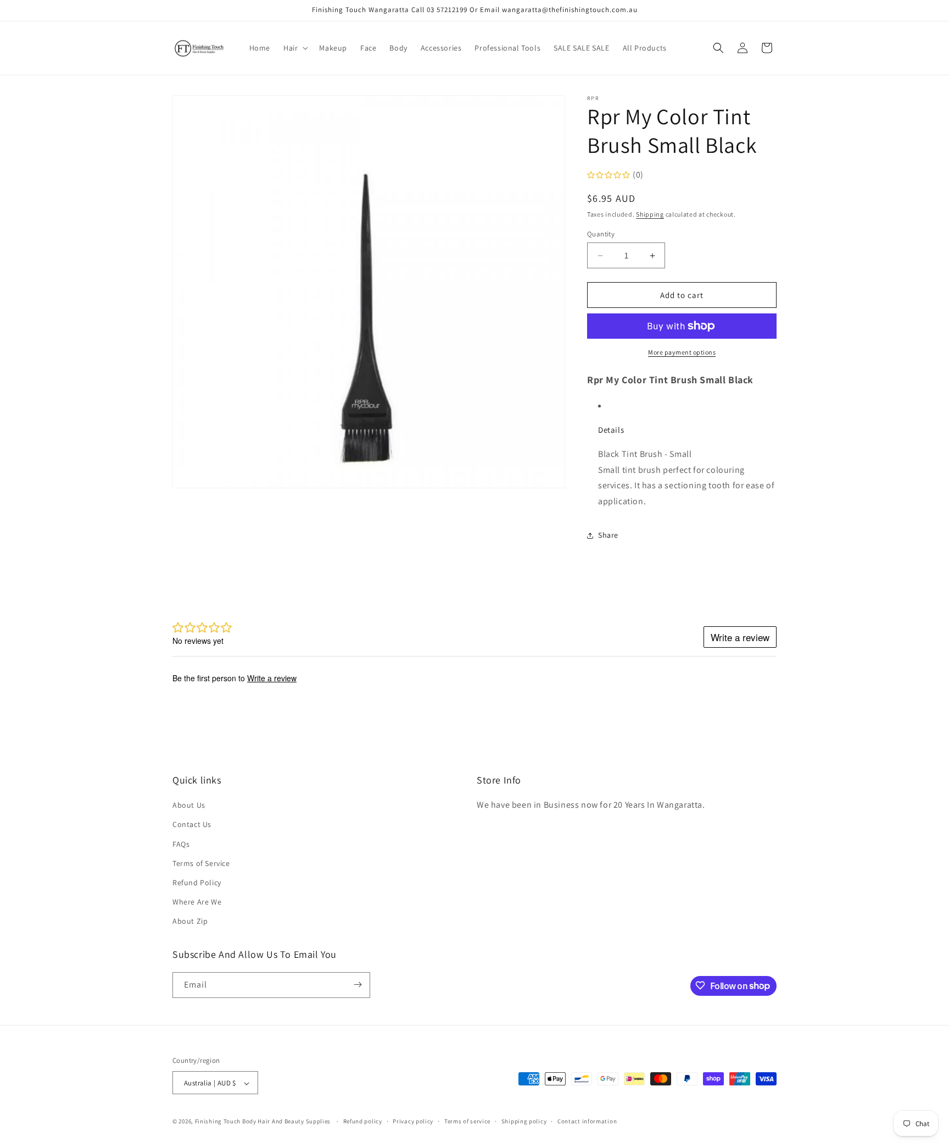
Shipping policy (524, 1121)
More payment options (682, 352)
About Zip (190, 922)
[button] (294, 47)
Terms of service (467, 1121)
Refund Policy (196, 882)
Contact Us (191, 825)
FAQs (180, 844)
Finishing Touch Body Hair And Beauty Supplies (263, 1122)
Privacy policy (413, 1121)
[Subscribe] (357, 984)
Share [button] (608, 535)
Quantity (601, 234)
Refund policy (362, 1121)
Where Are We (196, 902)
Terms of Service (201, 863)
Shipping (650, 214)
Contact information (587, 1121)
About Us (188, 805)
